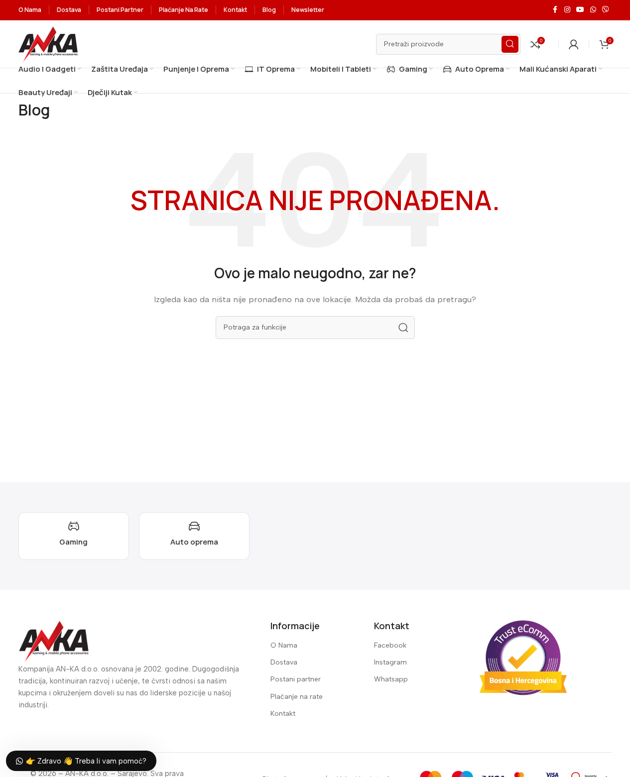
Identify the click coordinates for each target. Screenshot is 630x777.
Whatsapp (391, 679)
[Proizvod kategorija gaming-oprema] (73, 536)
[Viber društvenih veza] (605, 10)
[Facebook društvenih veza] (555, 10)
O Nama (283, 645)
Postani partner (295, 679)
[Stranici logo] (48, 43)
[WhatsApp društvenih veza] (593, 10)
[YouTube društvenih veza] (580, 10)
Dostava (283, 662)
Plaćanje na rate (296, 696)
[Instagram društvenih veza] (567, 10)
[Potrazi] (510, 44)
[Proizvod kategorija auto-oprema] (194, 536)
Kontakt (282, 713)
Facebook (390, 645)
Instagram (390, 662)
